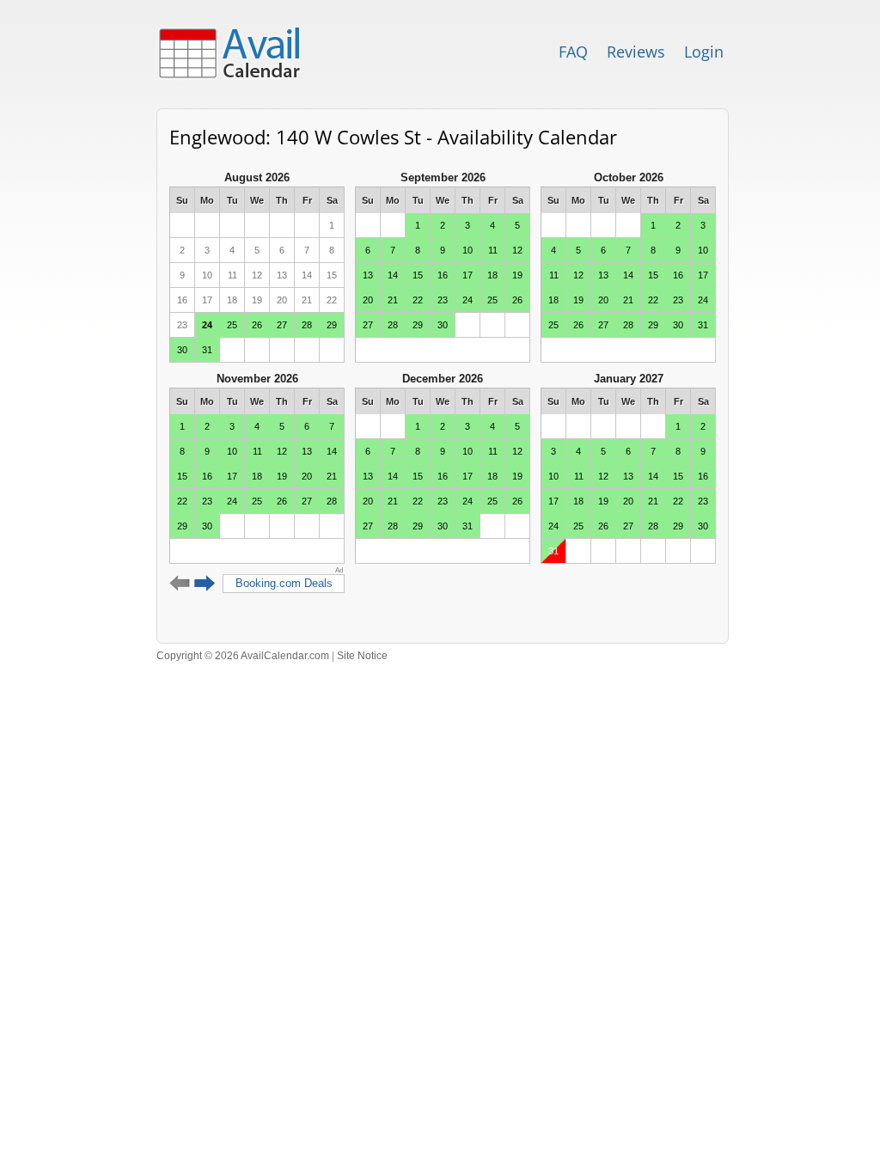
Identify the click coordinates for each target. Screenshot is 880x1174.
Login (704, 51)
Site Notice (362, 656)
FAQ (573, 51)
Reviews (636, 51)
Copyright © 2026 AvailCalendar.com (242, 656)
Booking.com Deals (284, 583)
